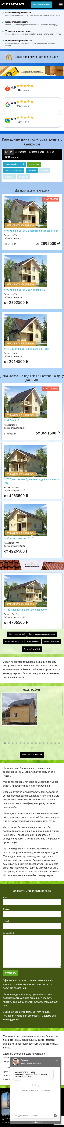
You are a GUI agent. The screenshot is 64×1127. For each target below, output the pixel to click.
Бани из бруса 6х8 (51, 641)
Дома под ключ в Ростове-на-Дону (36, 57)
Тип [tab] (10, 152)
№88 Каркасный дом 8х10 (18, 538)
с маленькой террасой (14, 164)
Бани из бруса (33, 641)
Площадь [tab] (13, 157)
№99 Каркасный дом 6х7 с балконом (24, 289)
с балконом (34, 164)
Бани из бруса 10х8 (32, 649)
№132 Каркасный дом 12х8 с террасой (25, 609)
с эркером (32, 170)
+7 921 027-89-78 (13, 4)
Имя (5, 897)
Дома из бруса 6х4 (17, 634)
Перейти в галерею (31, 754)
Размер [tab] (21, 152)
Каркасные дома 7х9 (14, 641)
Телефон (7, 909)
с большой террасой (13, 170)
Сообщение (8, 933)
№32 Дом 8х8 (11, 420)
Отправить (10, 973)
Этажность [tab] (38, 152)
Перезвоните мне (41, 4)
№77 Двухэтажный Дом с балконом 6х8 (26, 348)
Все (51, 152)
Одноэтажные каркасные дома (42, 634)
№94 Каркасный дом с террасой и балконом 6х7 (31, 230)
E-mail (6, 921)
